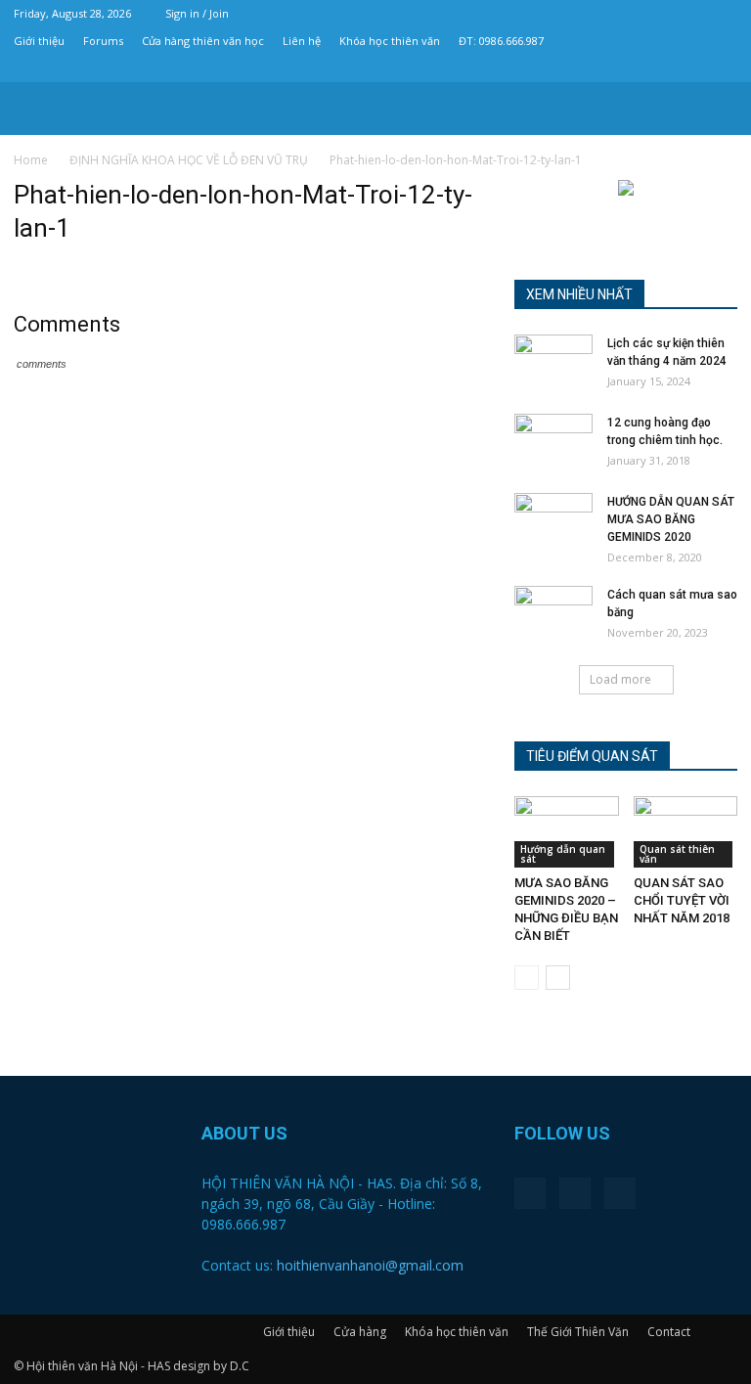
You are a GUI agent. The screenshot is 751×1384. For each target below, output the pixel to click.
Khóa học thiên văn (389, 40)
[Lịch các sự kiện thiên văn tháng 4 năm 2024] (553, 362)
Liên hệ (302, 40)
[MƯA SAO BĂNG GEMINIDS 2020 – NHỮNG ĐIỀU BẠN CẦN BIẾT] (566, 832)
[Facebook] (658, 68)
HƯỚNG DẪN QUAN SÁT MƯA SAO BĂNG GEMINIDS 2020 (670, 519)
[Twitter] (690, 68)
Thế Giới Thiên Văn (578, 1331)
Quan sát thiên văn (677, 854)
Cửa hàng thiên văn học (203, 40)
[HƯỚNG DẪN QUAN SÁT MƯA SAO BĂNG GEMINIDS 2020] (553, 520)
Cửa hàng (359, 1331)
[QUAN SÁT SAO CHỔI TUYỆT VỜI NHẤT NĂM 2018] (686, 832)
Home (31, 160)
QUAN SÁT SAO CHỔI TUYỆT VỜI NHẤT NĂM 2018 (681, 900)
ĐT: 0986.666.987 (501, 40)
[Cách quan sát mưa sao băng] (553, 613)
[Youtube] (722, 68)
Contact (668, 1331)
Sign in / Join (197, 13)
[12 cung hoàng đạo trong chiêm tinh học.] (553, 441)
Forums (103, 40)
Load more (620, 679)
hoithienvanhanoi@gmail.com (370, 1265)
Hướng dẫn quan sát (562, 854)
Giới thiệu (39, 40)
